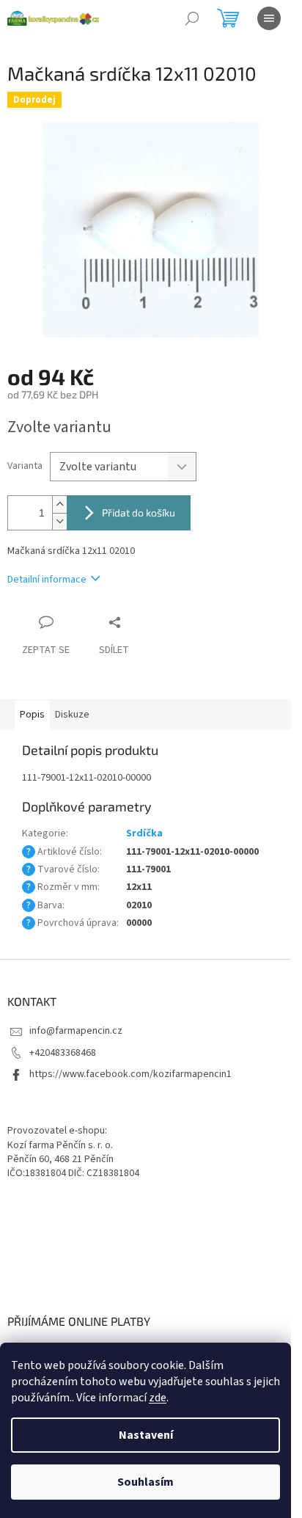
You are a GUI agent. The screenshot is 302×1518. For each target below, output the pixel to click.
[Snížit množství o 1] (59, 521)
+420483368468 (62, 1053)
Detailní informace (46, 579)
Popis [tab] (32, 714)
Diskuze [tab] (72, 714)
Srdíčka (144, 833)
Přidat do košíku (138, 512)
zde (157, 1398)
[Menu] (269, 18)
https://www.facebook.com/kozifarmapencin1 (130, 1074)
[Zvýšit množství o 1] (59, 504)
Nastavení (146, 1435)
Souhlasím (145, 1482)
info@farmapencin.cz (75, 1030)
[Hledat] (192, 18)
